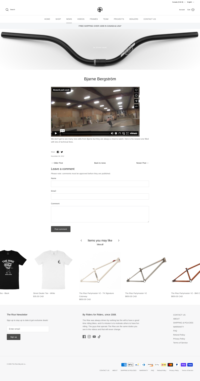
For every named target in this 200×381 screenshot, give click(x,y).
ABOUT (176, 319)
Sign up (13, 337)
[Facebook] (84, 336)
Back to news (100, 163)
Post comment (61, 229)
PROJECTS (119, 19)
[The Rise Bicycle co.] (100, 9)
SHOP (58, 19)
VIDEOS (80, 19)
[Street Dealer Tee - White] (54, 269)
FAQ (175, 331)
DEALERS (133, 19)
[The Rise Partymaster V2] (146, 269)
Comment (55, 203)
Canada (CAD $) (177, 2)
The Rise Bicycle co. (19, 364)
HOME (47, 19)
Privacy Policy (179, 339)
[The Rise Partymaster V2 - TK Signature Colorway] (100, 269)
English (189, 2)
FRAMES (94, 19)
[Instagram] (89, 336)
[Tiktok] (99, 336)
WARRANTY (178, 327)
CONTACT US (150, 19)
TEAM (105, 19)
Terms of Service (180, 343)
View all (100, 244)
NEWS (69, 19)
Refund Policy (179, 335)
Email (53, 191)
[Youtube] (94, 336)
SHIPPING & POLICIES (183, 323)
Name (53, 178)
